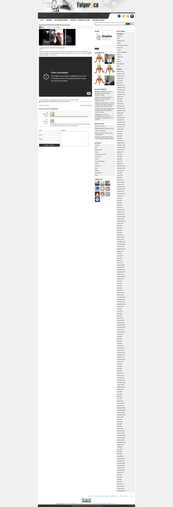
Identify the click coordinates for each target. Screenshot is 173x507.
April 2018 (119, 177)
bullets (46, 101)
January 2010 (120, 405)
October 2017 (120, 191)
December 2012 (121, 324)
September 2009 (121, 414)
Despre (49, 20)
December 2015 (121, 242)
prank (76, 99)
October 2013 (120, 301)
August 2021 (120, 113)
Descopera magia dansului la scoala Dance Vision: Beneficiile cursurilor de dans (104, 110)
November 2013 (121, 299)
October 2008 (120, 440)
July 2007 (119, 474)
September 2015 (121, 248)
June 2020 (119, 133)
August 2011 (120, 361)
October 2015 (120, 246)
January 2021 (120, 119)
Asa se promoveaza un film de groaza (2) (54, 25)
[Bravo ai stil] (102, 183)
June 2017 (119, 200)
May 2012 (119, 341)
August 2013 (120, 306)
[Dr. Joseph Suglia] (107, 183)
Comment (63, 130)
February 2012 (120, 348)
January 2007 (120, 488)
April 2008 (119, 454)
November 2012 (121, 327)
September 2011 (121, 359)
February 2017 (120, 209)
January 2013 (120, 322)
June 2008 (119, 449)
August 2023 (120, 78)
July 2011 (119, 364)
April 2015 (119, 260)
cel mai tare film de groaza (55, 99)
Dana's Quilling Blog (100, 161)
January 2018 (120, 184)
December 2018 (121, 165)
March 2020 (120, 140)
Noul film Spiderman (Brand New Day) (104, 128)
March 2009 (120, 428)
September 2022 (121, 94)
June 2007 (119, 477)
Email (40, 134)
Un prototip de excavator (86, 105)
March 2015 (120, 262)
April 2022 (119, 101)
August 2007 (120, 472)
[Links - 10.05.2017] (109, 59)
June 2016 (119, 228)
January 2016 (120, 239)
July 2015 (119, 253)
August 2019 (120, 152)
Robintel (97, 170)
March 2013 (120, 318)
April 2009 (119, 426)
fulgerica (66, 503)
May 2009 (119, 424)
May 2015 (119, 258)
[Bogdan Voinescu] (97, 193)
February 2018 (120, 182)
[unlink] (107, 188)
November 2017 (121, 189)
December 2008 (121, 435)
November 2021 (121, 108)
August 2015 (120, 251)
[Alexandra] (102, 193)
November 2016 (121, 216)
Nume (40, 130)
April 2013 (119, 315)
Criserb (97, 159)
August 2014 (120, 278)
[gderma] (97, 188)
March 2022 (120, 103)
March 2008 (120, 456)
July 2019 (119, 154)
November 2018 (121, 168)
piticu (96, 168)
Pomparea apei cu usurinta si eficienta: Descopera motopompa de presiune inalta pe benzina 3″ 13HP (104, 104)
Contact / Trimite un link (80, 20)
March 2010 (120, 401)
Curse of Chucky (76, 53)
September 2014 (121, 276)
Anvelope (97, 145)
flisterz (100, 505)
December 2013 (121, 297)
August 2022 (120, 96)
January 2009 (120, 433)
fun (70, 99)
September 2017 (121, 193)
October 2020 (120, 126)
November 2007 (121, 465)
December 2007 (121, 463)
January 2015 (120, 267)
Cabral (96, 152)
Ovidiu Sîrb (97, 165)
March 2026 (120, 71)
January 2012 (120, 350)
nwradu (97, 163)
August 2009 (120, 417)
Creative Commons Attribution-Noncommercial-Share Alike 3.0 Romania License (97, 503)
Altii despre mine (61, 20)
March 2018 (120, 179)
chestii (49, 27)
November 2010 (121, 382)
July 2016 (119, 225)
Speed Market (98, 172)
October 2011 (120, 357)
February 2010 (120, 403)
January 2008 (120, 460)
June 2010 (119, 394)
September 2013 (121, 304)
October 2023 (120, 76)
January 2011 (120, 377)
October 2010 (120, 384)
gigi (47, 112)
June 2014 (119, 283)
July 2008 (119, 447)
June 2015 (119, 255)
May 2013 (119, 313)
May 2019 (119, 159)
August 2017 (120, 195)
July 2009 (119, 419)
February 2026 (120, 73)
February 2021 (120, 117)
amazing (46, 99)
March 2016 (120, 235)
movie (73, 99)
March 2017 (120, 207)
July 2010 (119, 391)
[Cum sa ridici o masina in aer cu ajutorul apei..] (99, 59)
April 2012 (119, 343)
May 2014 (119, 285)
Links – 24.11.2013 (44, 105)
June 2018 (119, 175)
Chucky (64, 99)
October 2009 (120, 412)
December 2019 (121, 145)
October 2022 (120, 92)
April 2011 (119, 371)
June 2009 (119, 421)
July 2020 (119, 131)
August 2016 (120, 223)
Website (41, 139)
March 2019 (120, 163)
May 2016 (119, 230)
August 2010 (120, 389)
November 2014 (121, 271)
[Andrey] (97, 199)
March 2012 (120, 345)
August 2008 (120, 444)
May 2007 (119, 479)
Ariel (96, 147)
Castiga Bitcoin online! (100, 154)
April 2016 (119, 232)
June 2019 (119, 156)
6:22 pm (46, 115)
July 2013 (119, 308)
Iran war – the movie (100, 126)
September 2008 (121, 442)
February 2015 (120, 265)
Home (42, 20)
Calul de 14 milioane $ (100, 130)
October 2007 (120, 467)
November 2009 (121, 410)
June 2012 (119, 338)
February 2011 (120, 375)
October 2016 (120, 218)
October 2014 (120, 274)
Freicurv (91, 505)
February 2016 (120, 237)
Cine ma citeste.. (98, 20)
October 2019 (120, 149)
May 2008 (119, 451)
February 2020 (120, 142)
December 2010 (121, 380)
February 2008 (120, 458)
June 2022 (119, 99)
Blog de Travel (98, 149)
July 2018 (119, 172)
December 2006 (121, 490)
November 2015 (121, 244)
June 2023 (119, 80)
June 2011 (119, 366)
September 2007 (121, 470)
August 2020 (120, 129)
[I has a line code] (109, 70)
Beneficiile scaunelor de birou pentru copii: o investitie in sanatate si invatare (104, 93)
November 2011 (121, 354)
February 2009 (120, 430)
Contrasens (98, 156)
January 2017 (120, 212)
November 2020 (121, 124)
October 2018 (120, 170)
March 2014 (120, 290)
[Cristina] (102, 188)
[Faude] (107, 193)
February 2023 (120, 85)
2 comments (57, 27)
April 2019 (119, 161)
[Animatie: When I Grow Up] (109, 80)
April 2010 (119, 398)
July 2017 (119, 198)
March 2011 (120, 373)
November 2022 (121, 89)
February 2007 (120, 486)
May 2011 (119, 368)
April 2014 (119, 288)
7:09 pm (46, 123)
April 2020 (119, 138)
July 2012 (119, 336)
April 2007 (119, 481)
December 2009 (121, 407)
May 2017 (119, 202)
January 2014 (120, 295)
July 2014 (119, 281)
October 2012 (120, 329)
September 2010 (121, 387)
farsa (68, 99)
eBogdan (97, 91)
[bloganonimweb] (97, 183)
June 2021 (119, 115)
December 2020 (121, 122)
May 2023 (119, 83)
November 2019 (121, 147)
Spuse (96, 175)
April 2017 (119, 205)
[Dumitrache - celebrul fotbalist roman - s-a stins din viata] (99, 70)
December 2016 (121, 214)
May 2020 (119, 136)
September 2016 (121, 221)
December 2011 (121, 352)
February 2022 (120, 106)
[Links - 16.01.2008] (99, 80)
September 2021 (121, 110)
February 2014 (120, 292)
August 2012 (120, 334)
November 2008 (121, 437)
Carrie (89, 51)
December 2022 (121, 87)
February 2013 (120, 320)
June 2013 (119, 311)
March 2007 (120, 483)
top (132, 496)
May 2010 (119, 396)
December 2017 (121, 186)
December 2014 (121, 269)
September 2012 (121, 331)
